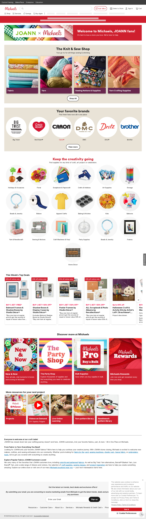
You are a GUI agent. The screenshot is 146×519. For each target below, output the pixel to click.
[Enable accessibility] (141, 514)
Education (39, 2)
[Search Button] (22, 8)
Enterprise (29, 2)
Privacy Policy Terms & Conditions (123, 505)
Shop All (73, 98)
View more (73, 147)
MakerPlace (19, 2)
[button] (126, 513)
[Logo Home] (10, 8)
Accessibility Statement (41, 516)
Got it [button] (126, 509)
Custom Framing (7, 2)
